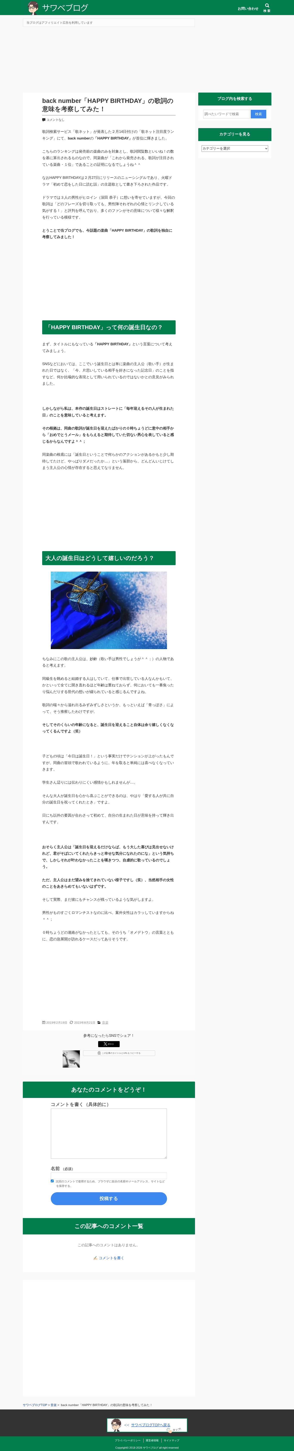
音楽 (105, 1022)
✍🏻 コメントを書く (108, 1258)
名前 (63, 1168)
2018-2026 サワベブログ (143, 1447)
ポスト (111, 1044)
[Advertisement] (147, 61)
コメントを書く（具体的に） (81, 1104)
